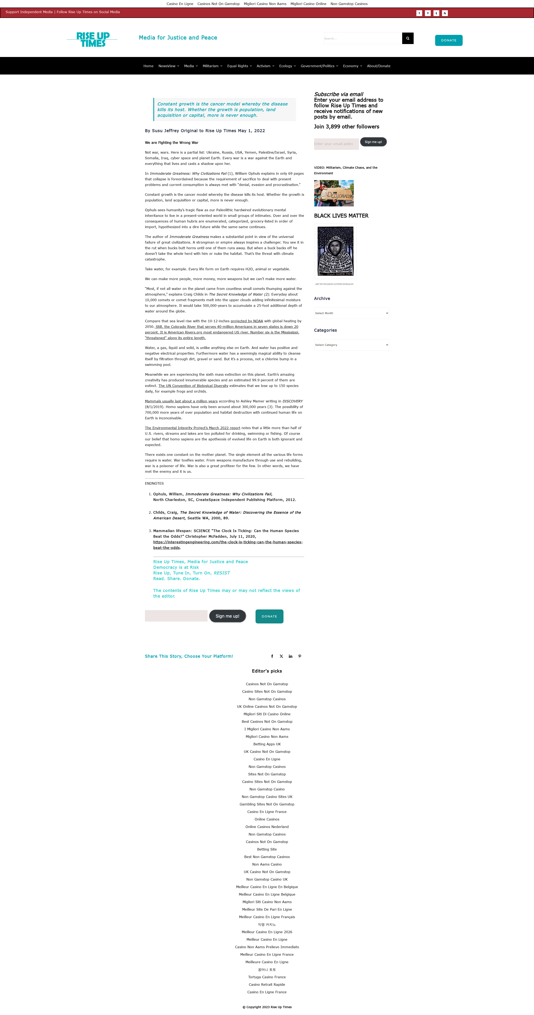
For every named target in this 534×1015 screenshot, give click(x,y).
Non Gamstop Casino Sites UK (267, 797)
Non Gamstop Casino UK (267, 879)
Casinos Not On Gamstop (219, 4)
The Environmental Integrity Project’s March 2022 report (192, 428)
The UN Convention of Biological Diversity (193, 386)
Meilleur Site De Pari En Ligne (267, 909)
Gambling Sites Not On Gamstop (267, 804)
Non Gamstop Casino (267, 789)
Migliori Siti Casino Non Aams (267, 902)
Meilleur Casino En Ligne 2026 (267, 932)
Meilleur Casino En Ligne (267, 939)
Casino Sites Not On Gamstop (267, 691)
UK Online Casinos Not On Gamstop (267, 706)
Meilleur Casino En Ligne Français (267, 917)
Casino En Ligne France (267, 812)
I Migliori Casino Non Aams (267, 729)
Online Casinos (267, 819)
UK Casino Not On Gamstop (267, 751)
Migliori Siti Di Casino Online (267, 714)
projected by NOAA (247, 321)
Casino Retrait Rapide (267, 984)
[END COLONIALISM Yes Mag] (334, 183)
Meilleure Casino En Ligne (267, 962)
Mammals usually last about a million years (181, 401)
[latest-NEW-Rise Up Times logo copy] (92, 29)
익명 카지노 (267, 924)
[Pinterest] (428, 13)
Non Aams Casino (267, 864)
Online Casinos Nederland (267, 827)
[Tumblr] (436, 13)
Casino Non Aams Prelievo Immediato (267, 947)
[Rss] (445, 13)
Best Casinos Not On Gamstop (267, 721)
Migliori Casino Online (308, 4)
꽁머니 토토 (267, 969)
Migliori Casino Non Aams (265, 4)
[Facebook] (419, 13)
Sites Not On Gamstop (267, 774)
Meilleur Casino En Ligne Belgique (267, 894)
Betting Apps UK (267, 744)
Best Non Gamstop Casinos (267, 857)
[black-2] (335, 225)
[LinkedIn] (290, 656)
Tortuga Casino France (267, 977)
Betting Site (267, 849)
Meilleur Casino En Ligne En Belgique (267, 887)
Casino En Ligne (180, 4)
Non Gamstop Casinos (349, 4)
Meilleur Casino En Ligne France (267, 954)
